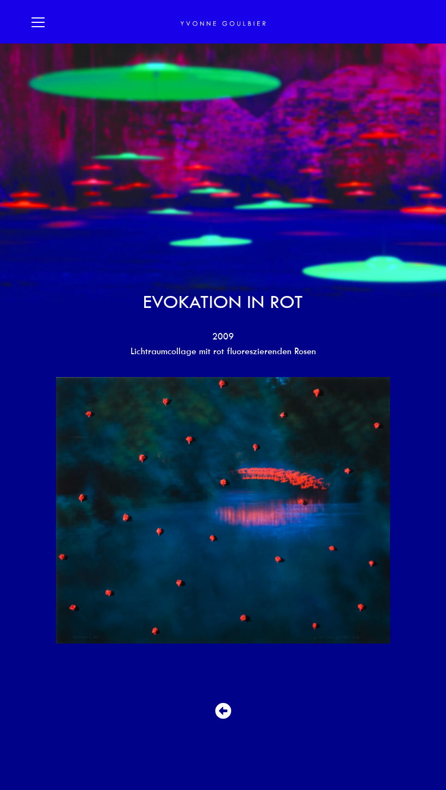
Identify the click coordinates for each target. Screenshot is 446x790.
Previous (43, 510)
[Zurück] (223, 711)
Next (402, 510)
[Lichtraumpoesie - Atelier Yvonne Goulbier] (223, 22)
